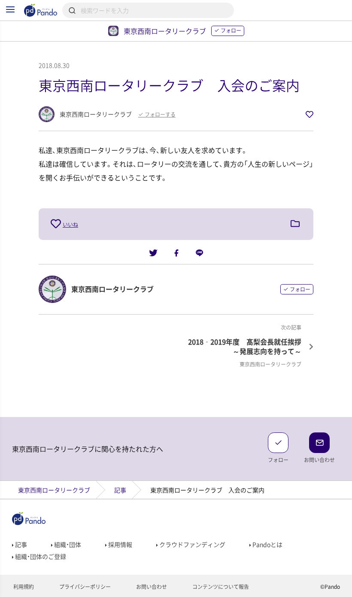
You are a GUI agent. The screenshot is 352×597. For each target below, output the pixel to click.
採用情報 (119, 544)
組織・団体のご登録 (40, 556)
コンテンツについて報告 (220, 587)
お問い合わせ (151, 587)
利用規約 (23, 587)
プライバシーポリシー (84, 587)
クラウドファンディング (191, 544)
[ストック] (295, 224)
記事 (120, 490)
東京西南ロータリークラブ (54, 490)
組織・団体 (67, 544)
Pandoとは (266, 544)
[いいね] (57, 224)
